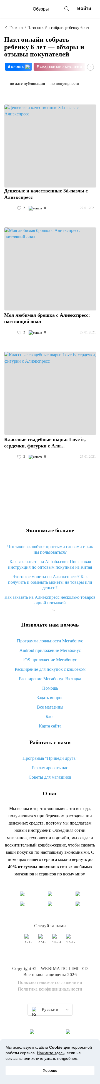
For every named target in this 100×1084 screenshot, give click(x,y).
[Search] (66, 8)
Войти (84, 8)
